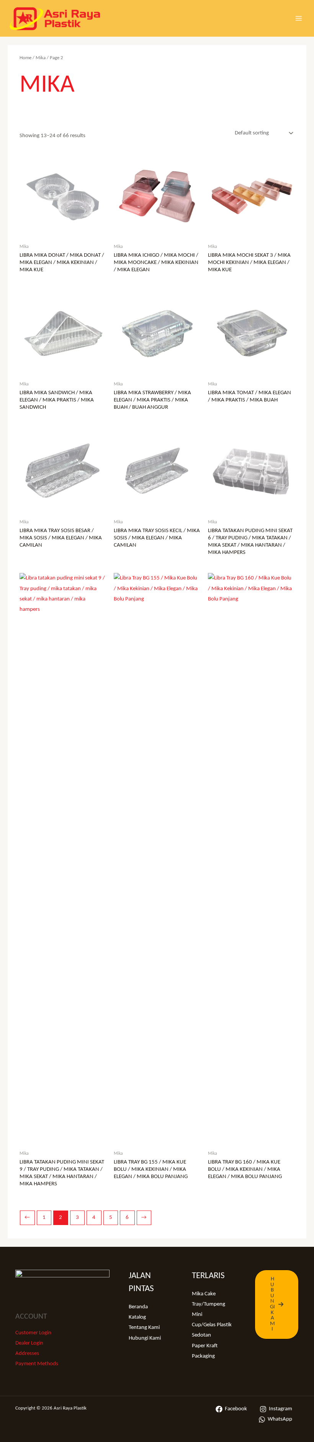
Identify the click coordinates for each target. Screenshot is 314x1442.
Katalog (137, 1317)
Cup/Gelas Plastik (212, 1325)
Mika (41, 57)
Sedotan (201, 1335)
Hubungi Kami (145, 1338)
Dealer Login (29, 1343)
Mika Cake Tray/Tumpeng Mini (208, 1304)
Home (25, 57)
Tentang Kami (144, 1327)
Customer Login (33, 1333)
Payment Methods (36, 1364)
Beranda (138, 1307)
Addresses (27, 1353)
